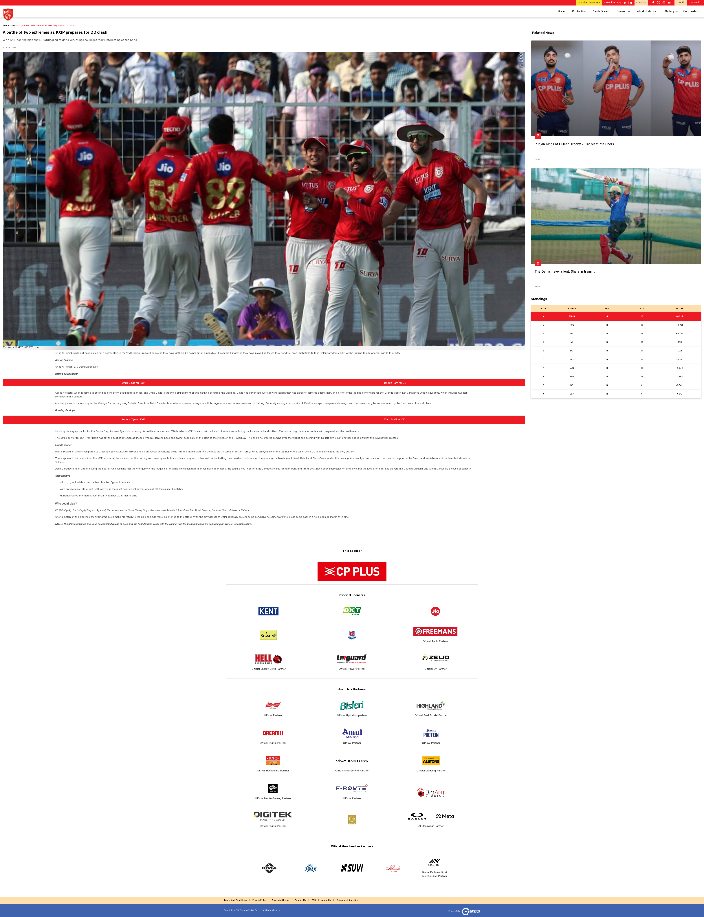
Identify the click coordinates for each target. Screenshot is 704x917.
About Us (326, 900)
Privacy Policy (259, 900)
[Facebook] (653, 3)
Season (621, 11)
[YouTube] (669, 3)
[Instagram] (664, 3)
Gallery (669, 11)
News (537, 159)
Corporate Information (347, 900)
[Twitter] (658, 3)
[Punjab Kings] (8, 14)
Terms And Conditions (235, 900)
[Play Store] (626, 2)
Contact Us (300, 900)
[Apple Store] (632, 2)
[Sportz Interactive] (470, 911)
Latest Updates (646, 11)
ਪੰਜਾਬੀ (681, 2)
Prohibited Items (280, 900)
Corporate (690, 11)
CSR (313, 900)
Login (697, 2)
